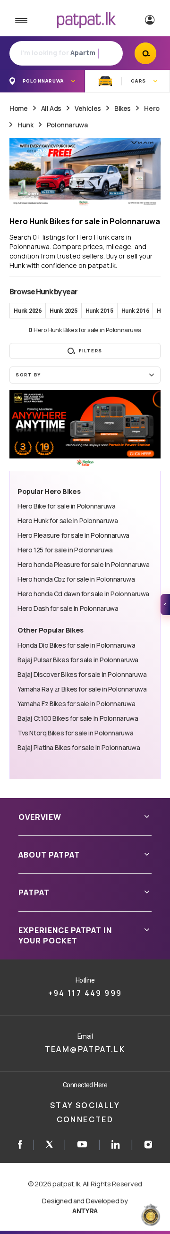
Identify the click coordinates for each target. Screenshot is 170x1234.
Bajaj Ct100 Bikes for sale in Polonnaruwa (77, 718)
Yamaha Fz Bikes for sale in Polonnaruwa (76, 703)
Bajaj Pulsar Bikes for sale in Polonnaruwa (77, 659)
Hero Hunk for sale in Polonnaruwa (67, 520)
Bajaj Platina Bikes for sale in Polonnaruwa (78, 747)
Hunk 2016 (135, 311)
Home (18, 108)
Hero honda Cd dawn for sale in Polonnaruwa (83, 593)
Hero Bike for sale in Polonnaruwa (66, 505)
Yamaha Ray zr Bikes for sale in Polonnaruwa (82, 688)
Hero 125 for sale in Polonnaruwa (65, 549)
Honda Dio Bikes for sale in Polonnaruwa (76, 645)
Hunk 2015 (99, 311)
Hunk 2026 (28, 311)
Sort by (28, 375)
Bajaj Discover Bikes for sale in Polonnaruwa (81, 674)
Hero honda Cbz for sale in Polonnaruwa (76, 579)
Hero (151, 108)
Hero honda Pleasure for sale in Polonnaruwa (83, 564)
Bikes (122, 108)
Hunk (25, 124)
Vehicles (88, 108)
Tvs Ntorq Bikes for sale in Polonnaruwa (75, 732)
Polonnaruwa (67, 124)
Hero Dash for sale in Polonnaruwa (67, 608)
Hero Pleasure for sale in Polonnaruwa (73, 535)
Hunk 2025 (63, 311)
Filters (90, 351)
